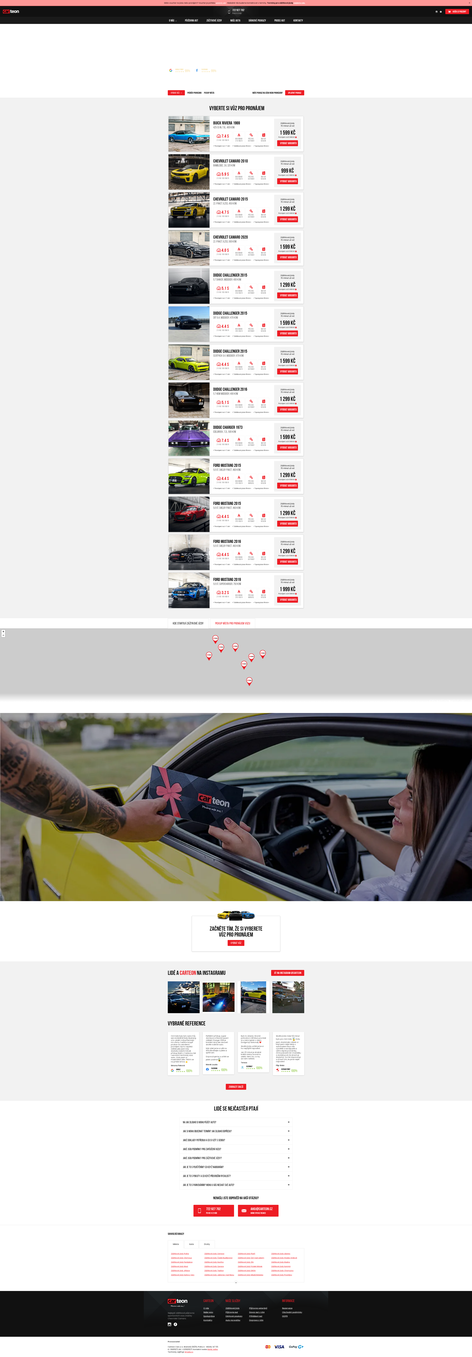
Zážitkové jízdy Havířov (214, 1262)
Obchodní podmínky (292, 1312)
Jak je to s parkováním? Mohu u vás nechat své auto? (208, 1185)
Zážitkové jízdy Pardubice (181, 1262)
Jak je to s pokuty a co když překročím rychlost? (207, 1176)
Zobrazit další (236, 1086)
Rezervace (287, 1308)
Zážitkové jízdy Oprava (214, 1266)
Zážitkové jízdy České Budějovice (218, 1258)
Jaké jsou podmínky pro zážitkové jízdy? (202, 1158)
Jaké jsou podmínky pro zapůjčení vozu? (202, 1149)
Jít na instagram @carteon (287, 972)
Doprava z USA (256, 1320)
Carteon (188, 973)
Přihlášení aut (255, 1316)
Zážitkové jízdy (233, 1308)
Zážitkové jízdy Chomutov (282, 1270)
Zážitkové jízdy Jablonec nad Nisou (219, 1275)
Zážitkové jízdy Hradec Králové (284, 1258)
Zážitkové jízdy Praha (180, 1253)
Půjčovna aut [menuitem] (191, 20)
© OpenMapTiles (443, 701)
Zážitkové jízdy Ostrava (214, 1253)
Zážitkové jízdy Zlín (246, 1262)
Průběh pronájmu (194, 92)
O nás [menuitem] (172, 20)
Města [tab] (176, 1244)
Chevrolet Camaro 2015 (230, 199)
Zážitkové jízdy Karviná (280, 1266)
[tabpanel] (236, 1265)
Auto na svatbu (233, 1320)
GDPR (285, 1316)
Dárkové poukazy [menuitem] (257, 20)
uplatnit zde (221, 3)
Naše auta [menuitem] (235, 20)
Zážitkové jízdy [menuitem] (214, 20)
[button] (221, 648)
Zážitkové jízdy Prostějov (281, 1275)
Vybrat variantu (288, 143)
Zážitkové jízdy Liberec (280, 1253)
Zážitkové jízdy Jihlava (180, 1270)
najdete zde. (299, 3)
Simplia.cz (189, 1352)
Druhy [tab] (207, 1244)
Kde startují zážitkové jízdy (188, 623)
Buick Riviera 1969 (226, 123)
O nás (206, 1308)
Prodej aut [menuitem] (279, 20)
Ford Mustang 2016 (227, 541)
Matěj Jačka (212, 1349)
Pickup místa (209, 92)
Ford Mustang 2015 (227, 465)
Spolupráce (209, 1316)
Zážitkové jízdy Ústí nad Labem (251, 1258)
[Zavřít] (469, 3)
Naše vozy (208, 1312)
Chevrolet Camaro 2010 (230, 161)
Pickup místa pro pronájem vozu (232, 623)
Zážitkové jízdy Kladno (280, 1262)
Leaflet (434, 701)
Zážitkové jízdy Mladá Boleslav (250, 1275)
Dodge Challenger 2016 (230, 389)
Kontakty (207, 1320)
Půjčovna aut (232, 1312)
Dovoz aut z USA (257, 1312)
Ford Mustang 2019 (227, 579)
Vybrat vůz (175, 92)
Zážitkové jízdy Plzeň (246, 1253)
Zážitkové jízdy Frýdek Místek (250, 1266)
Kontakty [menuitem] (298, 20)
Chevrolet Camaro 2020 (230, 237)
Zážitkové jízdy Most (179, 1266)
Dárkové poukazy (234, 1316)
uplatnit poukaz (294, 92)
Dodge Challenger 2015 (230, 275)
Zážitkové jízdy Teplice (214, 1270)
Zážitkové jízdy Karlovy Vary (182, 1275)
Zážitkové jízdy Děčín (247, 1270)
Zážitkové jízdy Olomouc (181, 1258)
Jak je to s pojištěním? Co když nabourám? (203, 1167)
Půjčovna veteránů (258, 1308)
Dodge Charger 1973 (228, 427)
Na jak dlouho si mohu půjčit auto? (199, 1122)
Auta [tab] (191, 1244)
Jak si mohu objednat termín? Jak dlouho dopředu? (207, 1131)
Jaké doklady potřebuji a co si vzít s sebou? (204, 1140)
